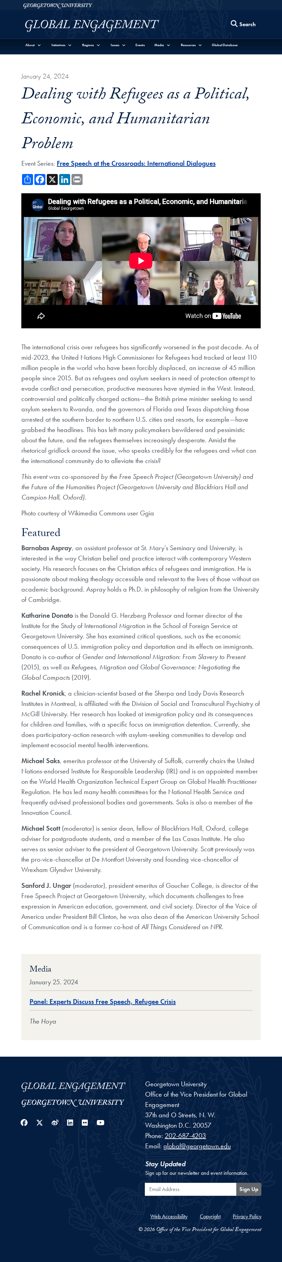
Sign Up (248, 1189)
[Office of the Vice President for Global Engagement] (99, 26)
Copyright (210, 1216)
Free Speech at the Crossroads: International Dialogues (136, 163)
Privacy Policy (247, 1216)
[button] (33, 45)
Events (140, 45)
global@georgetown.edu (197, 1145)
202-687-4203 (185, 1135)
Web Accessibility (168, 1216)
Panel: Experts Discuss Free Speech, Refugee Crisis (103, 1001)
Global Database (225, 45)
